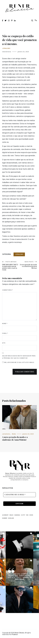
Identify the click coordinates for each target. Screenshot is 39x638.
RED (27, 515)
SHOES (31, 515)
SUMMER (4, 518)
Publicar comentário (24, 372)
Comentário (7, 290)
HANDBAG (17, 515)
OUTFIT (23, 515)
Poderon (15, 634)
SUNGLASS (11, 518)
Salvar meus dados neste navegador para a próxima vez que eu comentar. (19, 357)
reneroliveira (6, 51)
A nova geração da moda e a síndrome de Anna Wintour (28, 265)
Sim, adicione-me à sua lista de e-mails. (19, 362)
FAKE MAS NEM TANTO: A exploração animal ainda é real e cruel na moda (10, 266)
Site (3, 343)
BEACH (11, 515)
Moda (14, 434)
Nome (4, 323)
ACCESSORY (5, 515)
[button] (19, 545)
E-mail (5, 333)
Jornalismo (6, 48)
